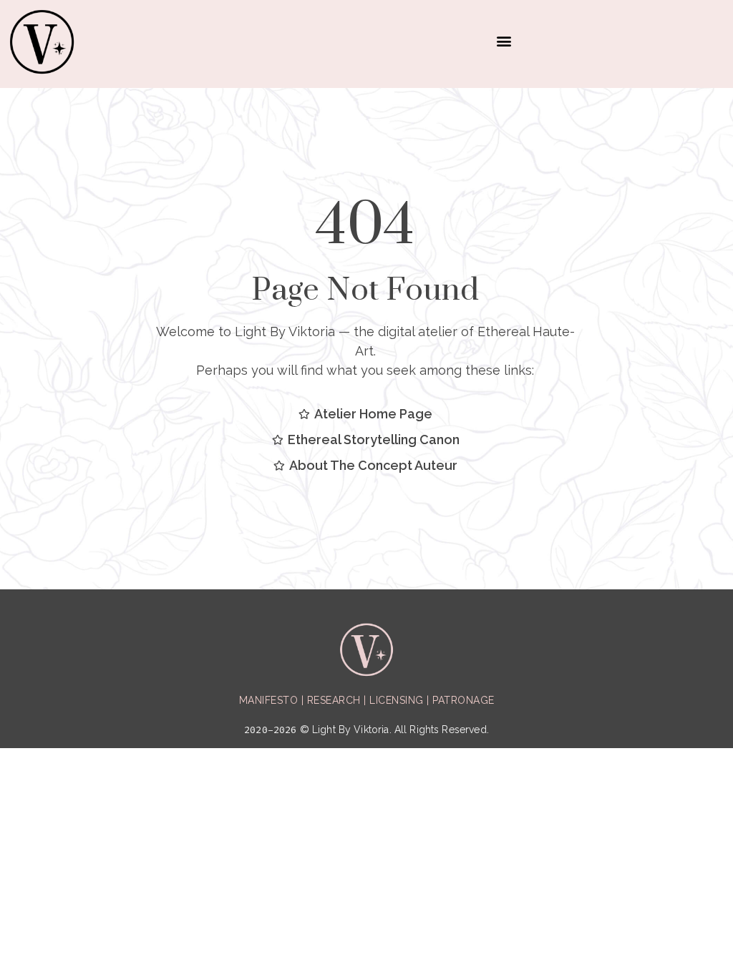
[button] (503, 40)
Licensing (396, 700)
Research (334, 700)
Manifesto (268, 700)
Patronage (463, 700)
